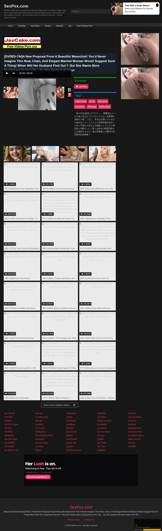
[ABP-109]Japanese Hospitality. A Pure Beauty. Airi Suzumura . (95, 219)
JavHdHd (101, 413)
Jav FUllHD (9, 443)
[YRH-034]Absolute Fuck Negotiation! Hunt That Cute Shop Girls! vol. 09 (22, 190)
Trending (21, 26)
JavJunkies (71, 413)
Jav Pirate (101, 443)
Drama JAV (71, 443)
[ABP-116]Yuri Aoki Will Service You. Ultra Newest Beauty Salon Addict (96, 190)
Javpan (69, 446)
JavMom (8, 421)
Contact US (89, 520)
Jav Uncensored (73, 450)
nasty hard (104, 106)
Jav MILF (132, 446)
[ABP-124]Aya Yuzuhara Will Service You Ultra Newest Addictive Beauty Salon (58, 279)
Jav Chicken (71, 439)
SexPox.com (16, 6)
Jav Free (132, 421)
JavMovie (101, 450)
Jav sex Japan (41, 443)
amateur (83, 86)
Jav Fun (131, 443)
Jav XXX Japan (11, 424)
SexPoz (7, 428)
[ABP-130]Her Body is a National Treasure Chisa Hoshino (59, 309)
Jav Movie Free (11, 450)
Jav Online (102, 417)
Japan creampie (104, 421)
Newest (48, 26)
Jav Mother (102, 424)
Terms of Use (73, 520)
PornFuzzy (71, 421)
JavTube (132, 413)
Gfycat (38, 450)
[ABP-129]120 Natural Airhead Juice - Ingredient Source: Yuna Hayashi (19, 339)
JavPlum (132, 424)
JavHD (69, 417)
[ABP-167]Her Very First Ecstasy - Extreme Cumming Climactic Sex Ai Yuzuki (97, 399)
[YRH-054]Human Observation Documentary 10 (17, 399)
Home (10, 26)
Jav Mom (39, 424)
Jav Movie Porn (135, 432)
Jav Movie (70, 424)
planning (92, 106)
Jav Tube (101, 446)
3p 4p (92, 101)
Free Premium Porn (85, 26)
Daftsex (69, 435)
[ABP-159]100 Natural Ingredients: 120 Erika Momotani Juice (20, 369)
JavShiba (8, 432)
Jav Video (39, 439)
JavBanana (40, 432)
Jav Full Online (135, 417)
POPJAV (8, 417)
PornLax (101, 435)
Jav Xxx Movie (103, 432)
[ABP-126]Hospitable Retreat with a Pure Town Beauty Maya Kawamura (58, 249)
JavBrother (9, 435)
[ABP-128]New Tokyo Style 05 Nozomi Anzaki (95, 309)
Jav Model (101, 428)
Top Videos (35, 26)
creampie (79, 106)
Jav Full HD (9, 413)
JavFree (39, 413)
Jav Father (40, 428)
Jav (70, 26)
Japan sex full (134, 439)
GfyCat (38, 421)
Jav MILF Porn (41, 417)
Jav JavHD (9, 446)
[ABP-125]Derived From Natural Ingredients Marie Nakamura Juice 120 (20, 279)
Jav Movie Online (136, 435)
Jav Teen (39, 446)
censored (102, 101)
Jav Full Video (10, 439)
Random (59, 26)
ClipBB (100, 439)
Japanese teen (134, 428)
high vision (80, 101)
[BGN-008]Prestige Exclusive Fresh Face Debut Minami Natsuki (96, 339)
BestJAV (70, 428)
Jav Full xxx (71, 432)
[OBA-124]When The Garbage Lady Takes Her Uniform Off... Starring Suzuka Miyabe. (59, 339)
